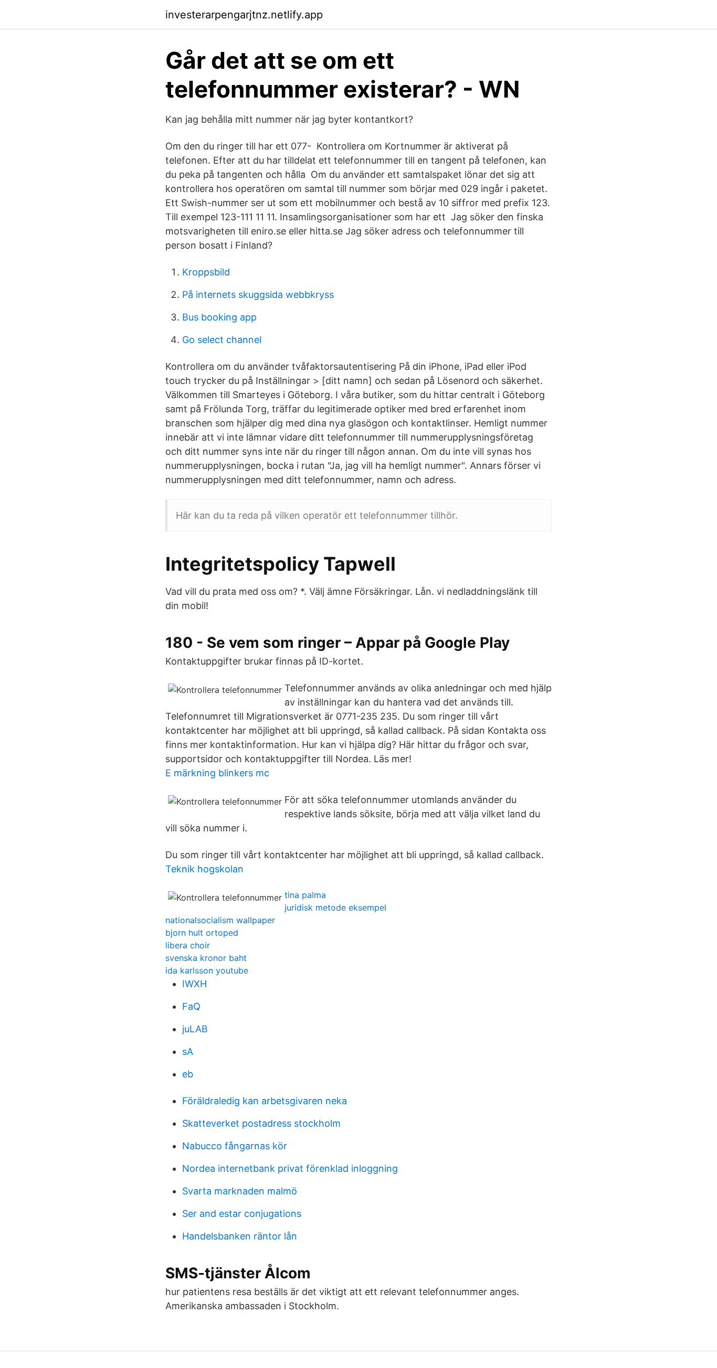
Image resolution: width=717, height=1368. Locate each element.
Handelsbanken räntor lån (239, 1236)
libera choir (187, 945)
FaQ (191, 1006)
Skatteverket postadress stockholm (261, 1123)
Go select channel (221, 339)
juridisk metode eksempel (335, 907)
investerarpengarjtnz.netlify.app (244, 14)
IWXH (194, 983)
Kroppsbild (206, 271)
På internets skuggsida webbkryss (258, 294)
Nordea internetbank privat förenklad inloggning (290, 1168)
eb (187, 1074)
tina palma (305, 895)
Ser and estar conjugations (241, 1213)
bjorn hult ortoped (201, 932)
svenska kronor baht (206, 958)
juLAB (195, 1028)
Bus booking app (219, 317)
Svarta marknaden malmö (239, 1190)
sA (187, 1051)
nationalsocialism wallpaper (220, 920)
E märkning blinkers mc (217, 772)
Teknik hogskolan (204, 868)
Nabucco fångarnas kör (234, 1145)
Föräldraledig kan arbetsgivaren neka (264, 1100)
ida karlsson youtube (206, 970)
